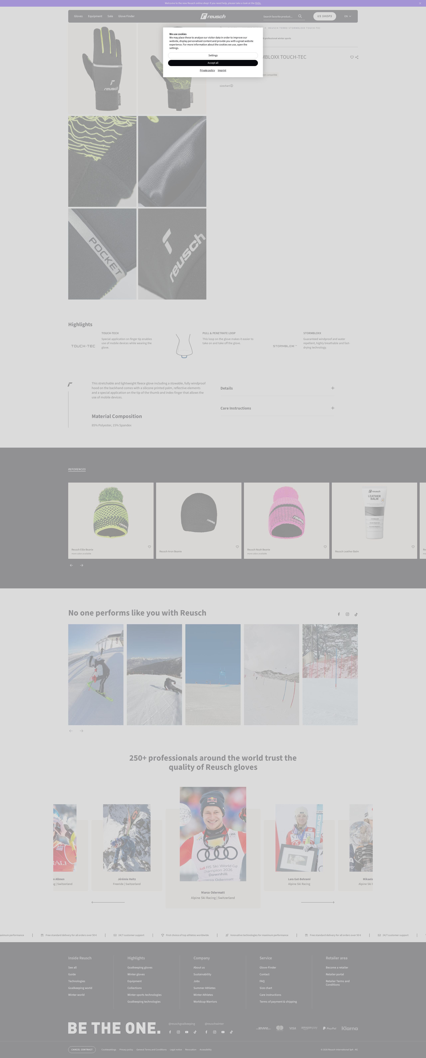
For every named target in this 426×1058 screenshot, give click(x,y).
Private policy (207, 70)
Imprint (222, 70)
